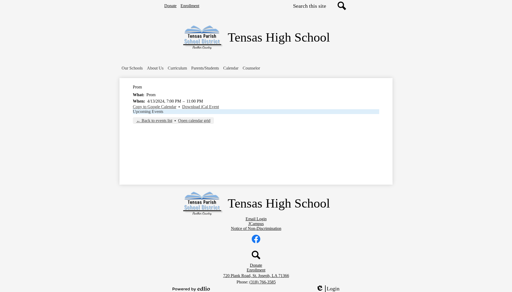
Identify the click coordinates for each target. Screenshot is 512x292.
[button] (132, 68)
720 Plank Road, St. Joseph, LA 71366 (256, 275)
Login (329, 289)
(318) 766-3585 (262, 282)
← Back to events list (154, 120)
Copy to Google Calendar (154, 106)
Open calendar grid (194, 120)
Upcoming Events (148, 111)
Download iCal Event (200, 106)
